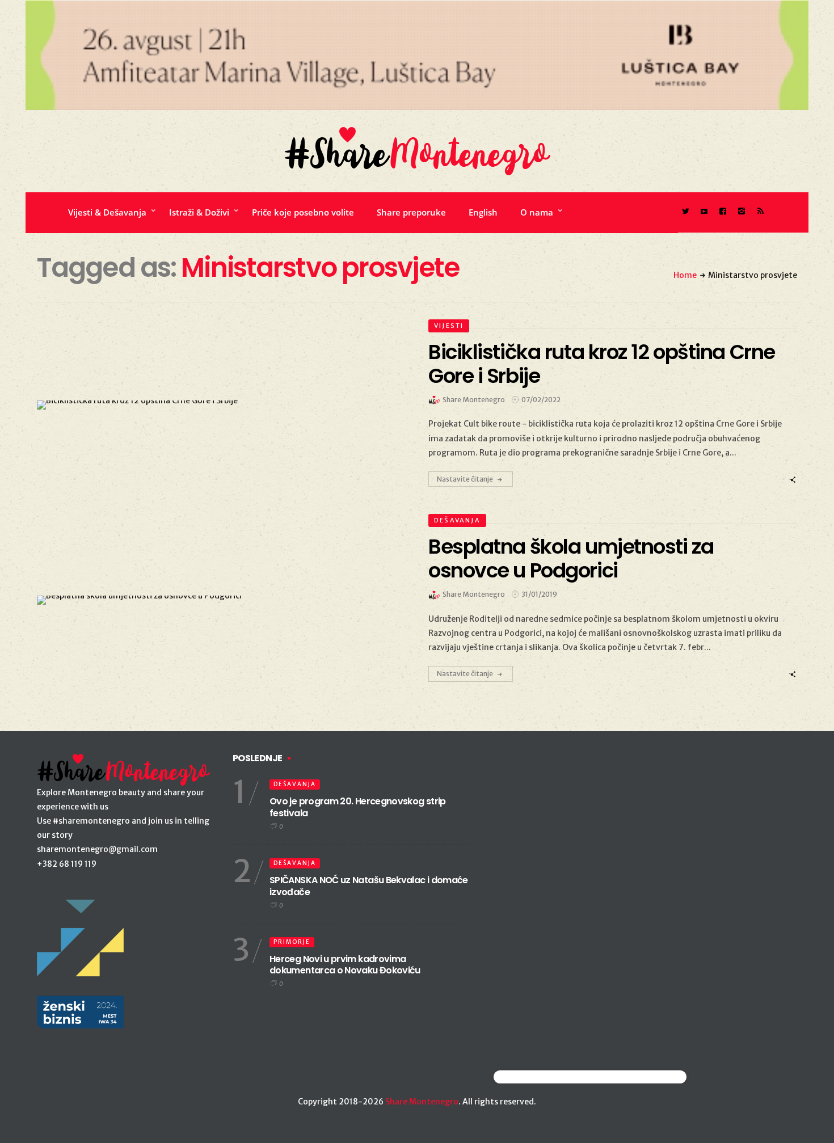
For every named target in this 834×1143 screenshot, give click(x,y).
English (483, 212)
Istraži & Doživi (199, 212)
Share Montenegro (421, 1101)
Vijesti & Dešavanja (107, 212)
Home (685, 275)
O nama (536, 212)
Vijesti (449, 326)
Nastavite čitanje (465, 479)
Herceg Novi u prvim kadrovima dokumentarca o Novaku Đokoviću (344, 964)
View (215, 405)
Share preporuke (411, 212)
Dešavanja (457, 520)
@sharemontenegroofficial (543, 1077)
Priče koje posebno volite (303, 212)
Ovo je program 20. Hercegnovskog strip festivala (357, 807)
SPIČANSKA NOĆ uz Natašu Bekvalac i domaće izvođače (368, 886)
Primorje (291, 942)
